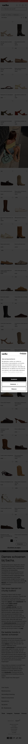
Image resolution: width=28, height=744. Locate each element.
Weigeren (14, 389)
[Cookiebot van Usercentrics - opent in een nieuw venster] (20, 354)
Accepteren (14, 379)
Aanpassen (13, 384)
